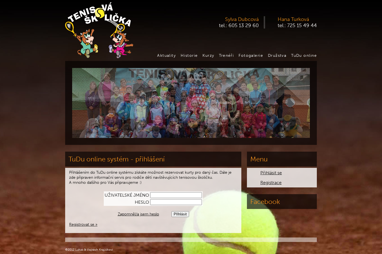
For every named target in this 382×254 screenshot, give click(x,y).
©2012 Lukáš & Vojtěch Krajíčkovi (89, 249)
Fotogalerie (251, 55)
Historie (189, 55)
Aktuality (166, 55)
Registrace (271, 182)
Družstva (277, 55)
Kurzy (208, 55)
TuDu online (304, 55)
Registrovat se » (83, 224)
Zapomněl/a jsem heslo (138, 214)
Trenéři (226, 55)
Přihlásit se (271, 172)
